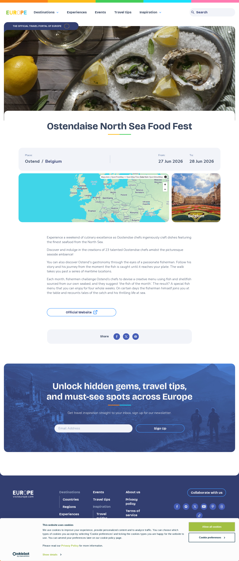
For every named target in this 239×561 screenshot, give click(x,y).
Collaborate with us (206, 493)
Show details (50, 554)
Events (100, 12)
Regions (69, 507)
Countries (71, 499)
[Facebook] (116, 336)
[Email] (135, 336)
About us (133, 492)
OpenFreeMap (117, 176)
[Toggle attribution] (165, 177)
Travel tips (122, 12)
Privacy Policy (70, 545)
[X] (126, 336)
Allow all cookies (211, 526)
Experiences (77, 12)
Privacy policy (132, 501)
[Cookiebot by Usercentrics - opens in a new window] (21, 554)
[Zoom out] (165, 189)
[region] (94, 197)
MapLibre (105, 176)
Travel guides (101, 516)
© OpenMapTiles (131, 176)
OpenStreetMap (156, 176)
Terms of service (133, 513)
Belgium (53, 161)
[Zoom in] (165, 184)
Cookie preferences (210, 537)
